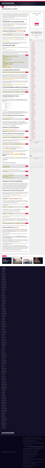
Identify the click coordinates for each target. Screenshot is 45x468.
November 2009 (33, 112)
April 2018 (32, 73)
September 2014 (33, 87)
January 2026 (3, 276)
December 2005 (4, 408)
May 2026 (3, 274)
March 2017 (32, 78)
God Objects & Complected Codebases (27, 457)
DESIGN (19, 6)
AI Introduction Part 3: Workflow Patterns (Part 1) (6, 261)
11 (32, 148)
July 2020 (3, 303)
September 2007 (33, 123)
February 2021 (3, 297)
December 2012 (33, 94)
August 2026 (33, 42)
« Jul (30, 155)
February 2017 (33, 79)
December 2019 (4, 313)
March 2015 (32, 83)
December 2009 (33, 111)
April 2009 (32, 119)
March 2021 (3, 295)
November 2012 (33, 95)
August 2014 (33, 88)
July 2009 (32, 116)
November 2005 (4, 410)
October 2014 (33, 86)
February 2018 (33, 75)
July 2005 (3, 413)
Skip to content (2, 0)
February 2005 (3, 418)
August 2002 (3, 424)
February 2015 (33, 84)
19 (34, 150)
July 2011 (32, 100)
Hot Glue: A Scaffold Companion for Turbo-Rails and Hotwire (29, 440)
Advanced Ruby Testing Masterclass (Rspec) (37, 448)
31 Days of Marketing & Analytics (28, 437)
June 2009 (32, 117)
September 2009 (33, 114)
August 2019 (3, 316)
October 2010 (33, 103)
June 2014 (32, 90)
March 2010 (32, 108)
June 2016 (32, 81)
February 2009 (33, 121)
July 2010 (32, 106)
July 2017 (32, 77)
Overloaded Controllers (35, 451)
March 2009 (33, 120)
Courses (15, 6)
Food (30, 438)
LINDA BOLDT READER (41, 443)
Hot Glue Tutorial (41, 438)
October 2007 (33, 122)
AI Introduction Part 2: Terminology (17, 261)
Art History (37, 437)
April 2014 (32, 91)
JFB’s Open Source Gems (25, 443)
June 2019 (3, 318)
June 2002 (3, 426)
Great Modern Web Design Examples (35, 438)
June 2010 (32, 107)
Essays (11, 6)
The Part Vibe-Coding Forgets (37, 261)
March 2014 (32, 92)
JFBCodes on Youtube (31, 443)
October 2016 (33, 80)
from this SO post (12, 173)
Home (23, 437)
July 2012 (32, 96)
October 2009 (33, 113)
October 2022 (3, 282)
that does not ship (17, 164)
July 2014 (32, 89)
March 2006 (33, 125)
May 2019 (32, 72)
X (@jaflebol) (36, 25)
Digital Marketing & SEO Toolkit (26, 438)
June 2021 (3, 292)
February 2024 (4, 279)
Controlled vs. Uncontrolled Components (31, 463)
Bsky (38, 25)
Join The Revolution (36, 443)
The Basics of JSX (25, 463)
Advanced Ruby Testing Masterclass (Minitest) (28, 448)
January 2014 (33, 93)
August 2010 (33, 105)
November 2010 (33, 102)
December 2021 (4, 287)
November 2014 (33, 85)
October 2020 (3, 300)
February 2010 (33, 109)
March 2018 (32, 74)
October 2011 (33, 98)
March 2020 (3, 308)
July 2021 (3, 290)
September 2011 (33, 99)
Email (36, 19)
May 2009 (32, 118)
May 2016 (32, 82)
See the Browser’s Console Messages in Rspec (28, 451)
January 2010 (33, 110)
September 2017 (33, 76)
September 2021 (4, 289)
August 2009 (33, 115)
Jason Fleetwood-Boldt (8, 3)
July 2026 (32, 43)
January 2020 (3, 311)
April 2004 (3, 421)
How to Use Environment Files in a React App (27, 466)
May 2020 (3, 305)
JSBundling (13, 139)
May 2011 (32, 101)
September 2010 (33, 104)
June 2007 (32, 124)
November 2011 (33, 97)
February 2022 (3, 284)
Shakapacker (17, 139)
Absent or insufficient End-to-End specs (27, 460)
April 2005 (3, 416)
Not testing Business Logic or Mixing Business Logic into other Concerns (30, 454)
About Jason (6, 6)
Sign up (37, 23)
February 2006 (33, 126)
